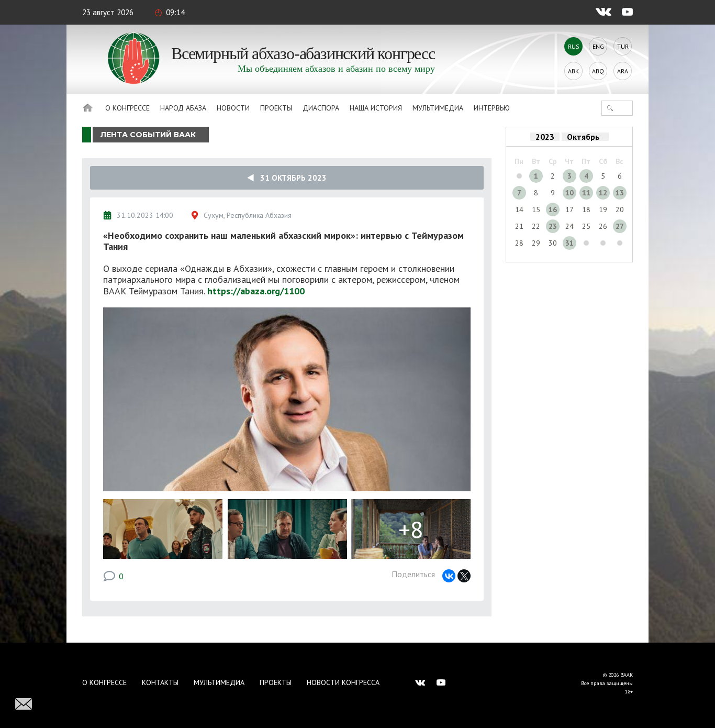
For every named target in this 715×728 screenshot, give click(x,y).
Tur (623, 46)
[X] (464, 575)
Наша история (376, 108)
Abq (598, 71)
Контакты (160, 682)
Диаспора (321, 108)
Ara (622, 71)
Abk (573, 71)
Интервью (492, 108)
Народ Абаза (183, 108)
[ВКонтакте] (448, 575)
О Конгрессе (127, 108)
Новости (233, 108)
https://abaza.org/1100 (256, 291)
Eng (598, 46)
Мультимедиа (437, 108)
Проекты (276, 108)
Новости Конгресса (343, 682)
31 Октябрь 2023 (290, 178)
